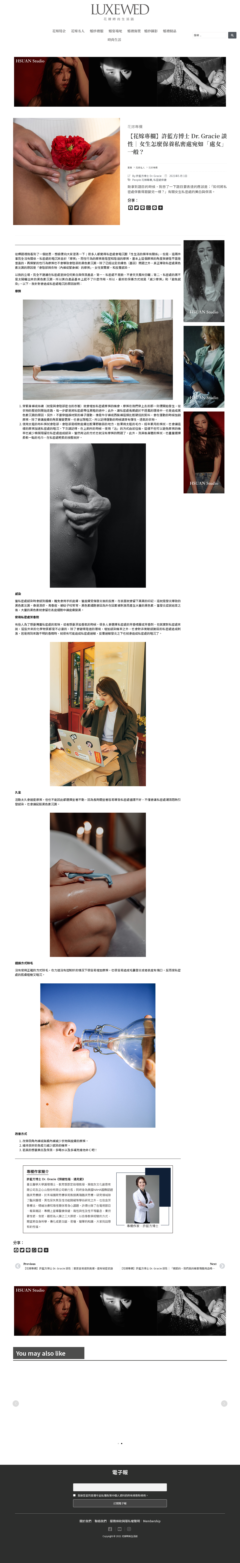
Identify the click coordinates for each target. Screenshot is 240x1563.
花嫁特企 (59, 30)
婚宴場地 (115, 30)
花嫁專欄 (135, 126)
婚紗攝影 (151, 30)
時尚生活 (114, 39)
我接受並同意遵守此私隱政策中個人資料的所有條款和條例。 (112, 1495)
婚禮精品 (169, 30)
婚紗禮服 (96, 30)
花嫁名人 (78, 30)
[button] (118, 1443)
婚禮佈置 (134, 30)
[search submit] (232, 35)
